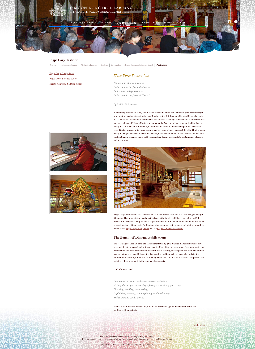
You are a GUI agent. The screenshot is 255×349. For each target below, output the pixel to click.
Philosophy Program (69, 65)
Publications (161, 65)
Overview (53, 65)
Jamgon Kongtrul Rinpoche (82, 22)
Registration (116, 65)
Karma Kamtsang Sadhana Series (65, 83)
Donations (169, 22)
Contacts (181, 22)
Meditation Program (89, 65)
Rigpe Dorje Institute (127, 23)
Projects (146, 22)
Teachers (104, 65)
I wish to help (199, 324)
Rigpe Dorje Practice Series (62, 78)
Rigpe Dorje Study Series (61, 73)
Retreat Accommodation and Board (139, 65)
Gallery (157, 22)
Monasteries (105, 22)
